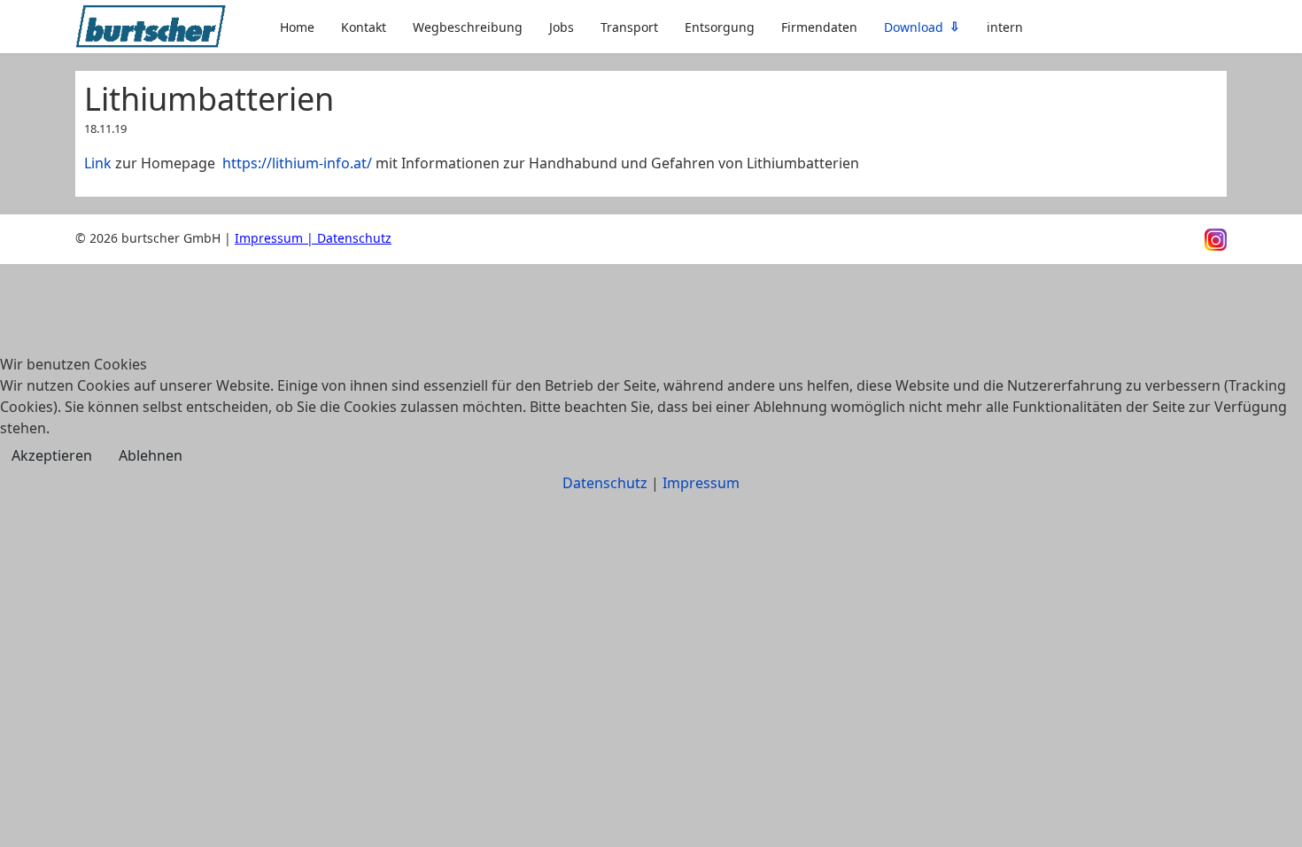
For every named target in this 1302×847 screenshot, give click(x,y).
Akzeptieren (52, 455)
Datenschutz (604, 483)
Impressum (701, 483)
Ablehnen (150, 455)
